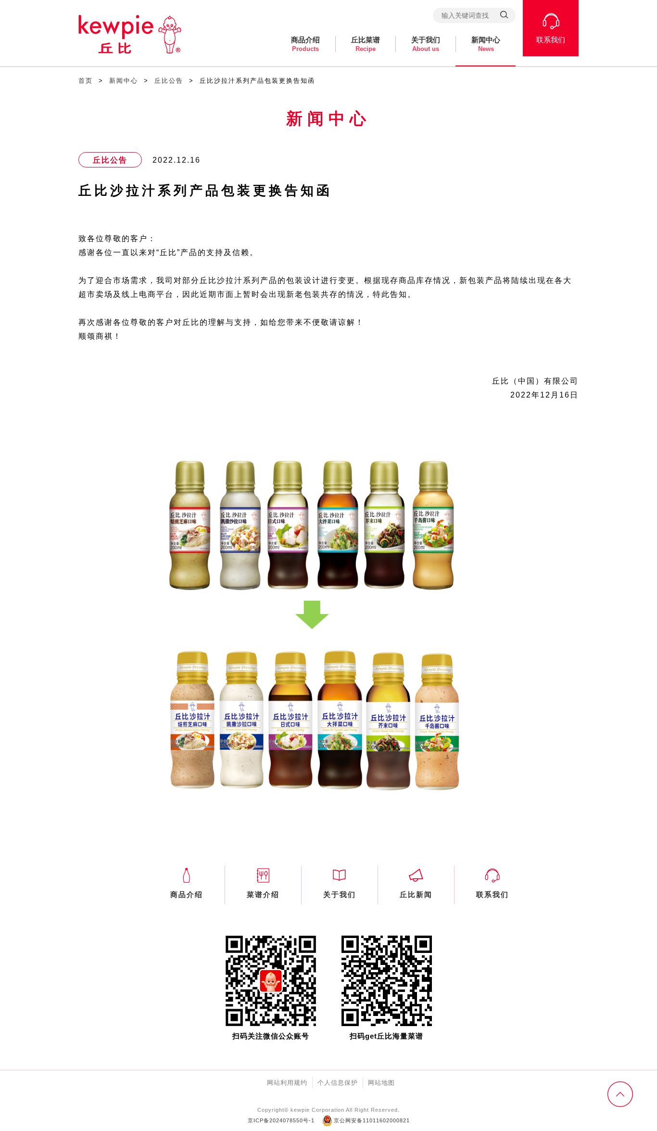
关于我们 (425, 44)
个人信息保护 (337, 1082)
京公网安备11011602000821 (371, 1120)
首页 (85, 80)
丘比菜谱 (365, 44)
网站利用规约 (287, 1082)
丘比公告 (168, 80)
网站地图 (381, 1082)
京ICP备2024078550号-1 (281, 1120)
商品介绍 (305, 44)
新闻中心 (485, 44)
